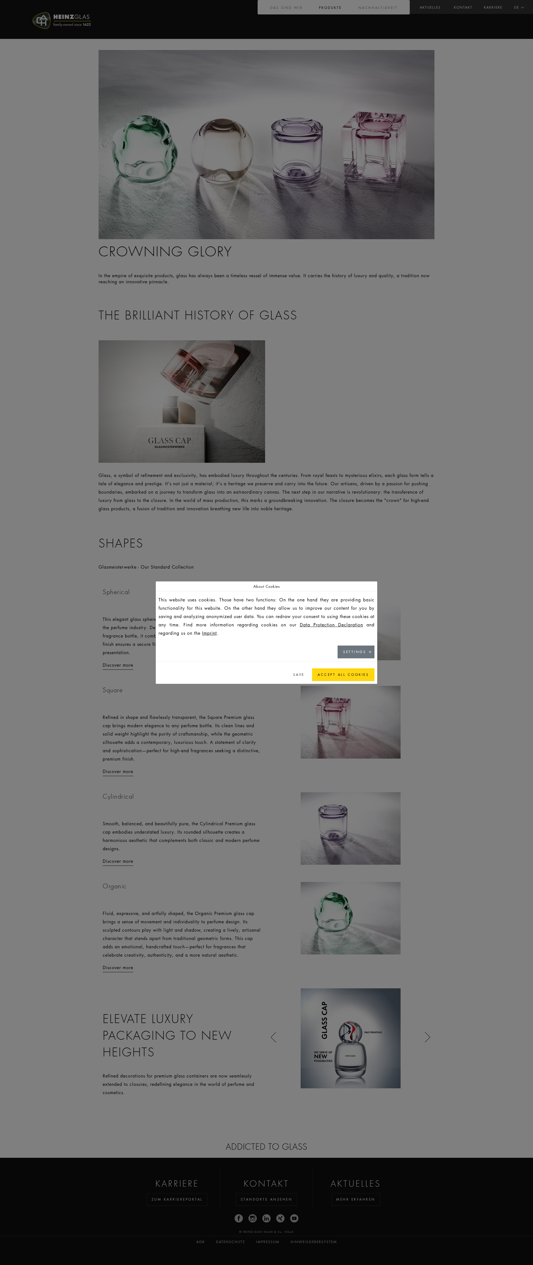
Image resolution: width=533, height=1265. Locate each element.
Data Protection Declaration (331, 625)
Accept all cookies (343, 674)
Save (299, 674)
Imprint (209, 633)
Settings (354, 651)
